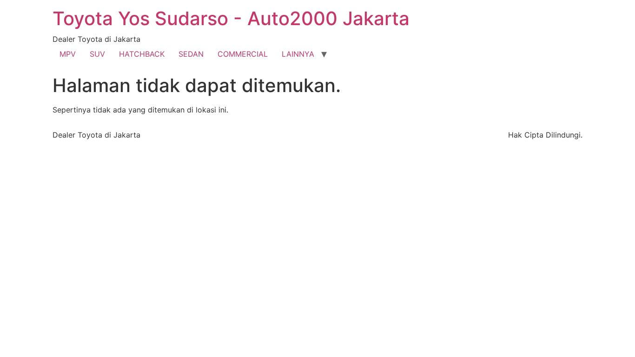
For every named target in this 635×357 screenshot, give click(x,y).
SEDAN (191, 54)
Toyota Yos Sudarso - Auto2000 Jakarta (231, 18)
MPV (68, 54)
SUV (97, 54)
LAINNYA (298, 54)
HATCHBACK (142, 54)
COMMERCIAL (243, 54)
